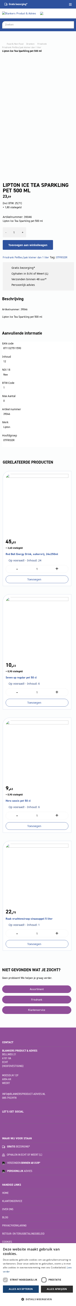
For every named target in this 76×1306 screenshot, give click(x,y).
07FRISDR (61, 257)
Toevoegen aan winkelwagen (27, 245)
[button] (38, 1299)
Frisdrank (42, 43)
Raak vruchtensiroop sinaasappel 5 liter (29, 919)
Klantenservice (36, 1010)
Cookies (7, 1242)
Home (5, 1193)
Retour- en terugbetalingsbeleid (23, 1233)
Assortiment (37, 989)
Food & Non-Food (15, 43)
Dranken (30, 43)
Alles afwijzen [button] (57, 1289)
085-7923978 (9, 1098)
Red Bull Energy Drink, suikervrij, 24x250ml (32, 554)
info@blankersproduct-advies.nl (23, 1094)
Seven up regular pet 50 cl (21, 677)
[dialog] (38, 1274)
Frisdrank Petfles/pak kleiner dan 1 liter (21, 47)
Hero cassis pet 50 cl (18, 801)
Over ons (7, 1209)
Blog (5, 1217)
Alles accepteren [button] (21, 1289)
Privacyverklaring (14, 1225)
